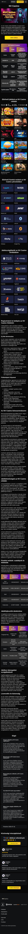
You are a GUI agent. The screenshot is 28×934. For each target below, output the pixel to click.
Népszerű (3, 104)
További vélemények (14, 887)
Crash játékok (15, 105)
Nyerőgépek (22, 104)
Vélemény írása (14, 843)
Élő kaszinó (9, 105)
